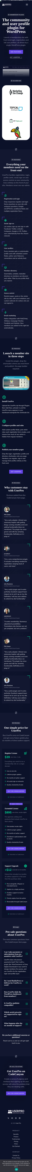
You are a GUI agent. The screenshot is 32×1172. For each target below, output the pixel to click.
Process (16, 1137)
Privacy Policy (16, 1158)
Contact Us (16, 1155)
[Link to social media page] (8, 1118)
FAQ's (16, 1144)
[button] (16, 954)
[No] (30, 1166)
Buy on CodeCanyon (16, 791)
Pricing (16, 1141)
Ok (16, 1169)
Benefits (16, 1134)
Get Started (16, 1146)
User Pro (18, 1123)
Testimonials (16, 1139)
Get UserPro (16, 472)
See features (16, 52)
